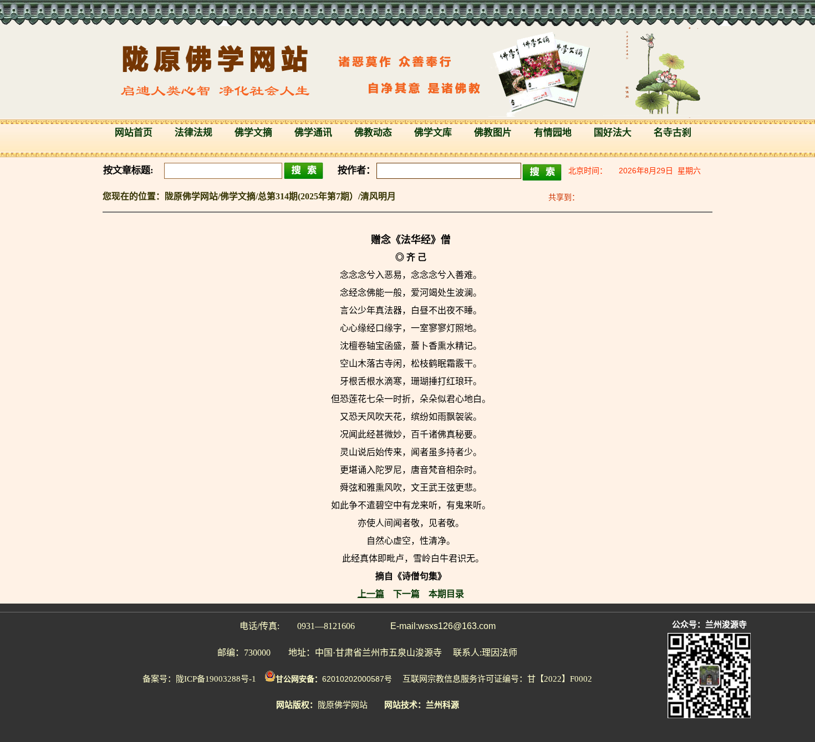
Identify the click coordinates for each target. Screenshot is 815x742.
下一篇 (406, 594)
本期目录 (446, 594)
